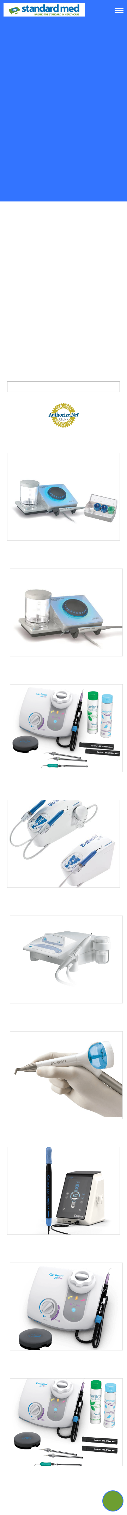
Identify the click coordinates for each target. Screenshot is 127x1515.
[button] (112, 1500)
